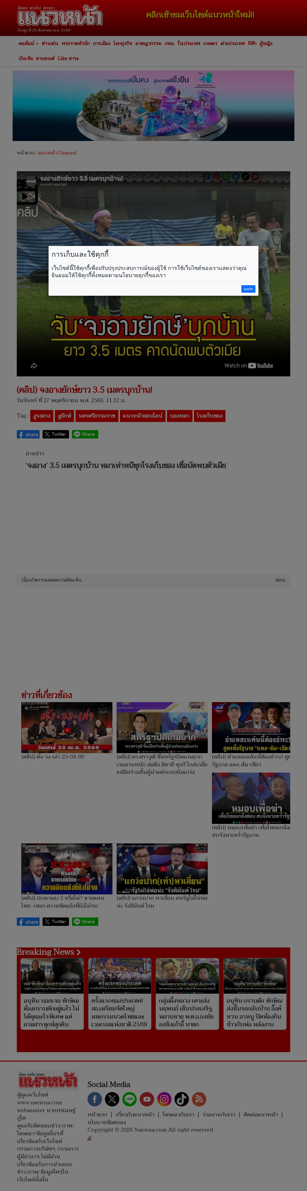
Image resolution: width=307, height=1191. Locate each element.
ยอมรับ (248, 289)
